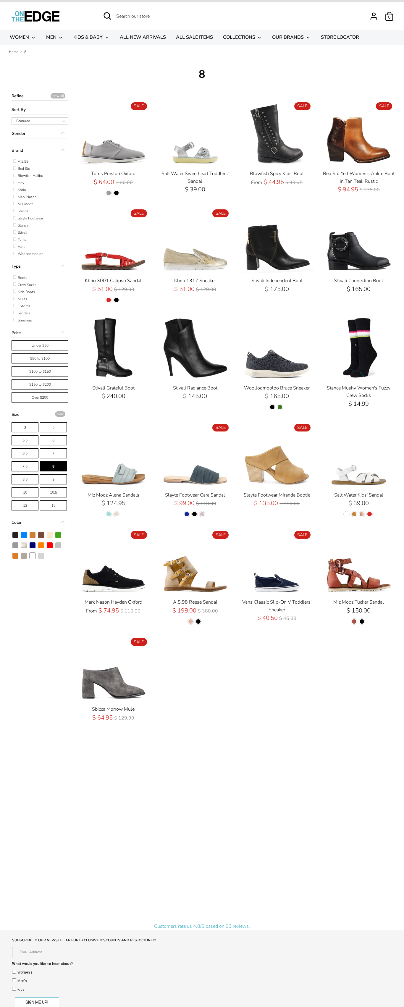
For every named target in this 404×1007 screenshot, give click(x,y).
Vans (21, 246)
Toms (21, 239)
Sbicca (22, 211)
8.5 (25, 479)
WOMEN (20, 37)
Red (50, 545)
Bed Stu (23, 168)
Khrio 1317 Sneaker (195, 280)
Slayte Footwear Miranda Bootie (277, 495)
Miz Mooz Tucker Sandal (358, 602)
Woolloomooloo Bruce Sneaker (277, 388)
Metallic (24, 545)
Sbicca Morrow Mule (113, 709)
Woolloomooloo (30, 253)
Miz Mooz (25, 204)
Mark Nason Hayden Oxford (113, 602)
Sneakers (24, 320)
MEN (52, 37)
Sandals (23, 313)
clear (60, 414)
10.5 (53, 492)
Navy (33, 545)
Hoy (20, 182)
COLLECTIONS (239, 37)
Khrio (21, 190)
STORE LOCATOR (340, 37)
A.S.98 (22, 161)
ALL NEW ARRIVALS (143, 37)
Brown (41, 535)
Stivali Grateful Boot (113, 388)
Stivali (22, 232)
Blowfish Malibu (30, 175)
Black (15, 535)
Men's (22, 981)
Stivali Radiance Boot (195, 388)
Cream (50, 535)
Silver (58, 545)
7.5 (25, 466)
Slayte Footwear (30, 218)
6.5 (25, 453)
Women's (25, 972)
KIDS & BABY (88, 37)
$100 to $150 (40, 371)
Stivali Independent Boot (277, 280)
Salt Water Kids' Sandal (358, 495)
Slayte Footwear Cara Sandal (195, 495)
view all (58, 95)
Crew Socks (26, 284)
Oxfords (23, 306)
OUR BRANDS (288, 37)
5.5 (25, 440)
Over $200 (40, 397)
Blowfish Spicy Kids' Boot (277, 173)
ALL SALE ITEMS (194, 37)
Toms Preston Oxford (113, 173)
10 (25, 492)
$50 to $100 (40, 358)
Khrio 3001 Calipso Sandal (113, 280)
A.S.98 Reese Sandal (195, 602)
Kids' (21, 989)
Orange (41, 545)
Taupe (24, 555)
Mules (22, 299)
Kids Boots (26, 292)
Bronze (33, 535)
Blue (24, 535)
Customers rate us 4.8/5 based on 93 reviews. (202, 926)
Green (58, 535)
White (33, 555)
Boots (22, 277)
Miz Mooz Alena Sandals (113, 495)
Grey (15, 545)
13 (53, 505)
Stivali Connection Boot (358, 280)
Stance (22, 225)
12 (25, 505)
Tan (15, 555)
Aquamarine (41, 555)
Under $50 (40, 345)
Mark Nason (27, 197)
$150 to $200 (40, 384)
